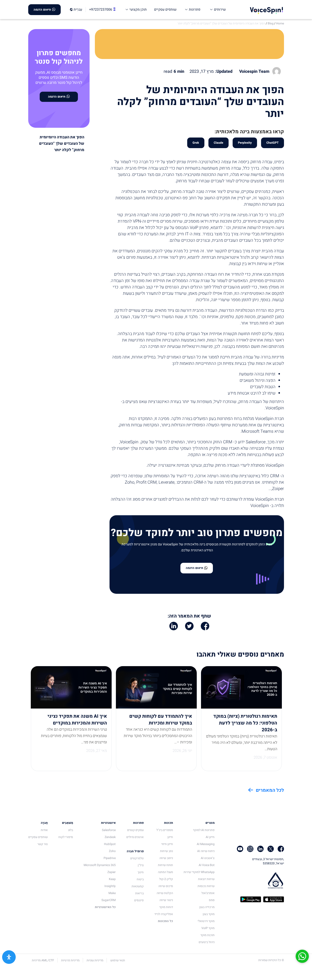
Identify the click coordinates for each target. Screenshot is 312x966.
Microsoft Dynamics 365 (100, 865)
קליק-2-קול (166, 879)
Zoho (112, 851)
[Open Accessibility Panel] (9, 957)
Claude (218, 142)
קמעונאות (138, 886)
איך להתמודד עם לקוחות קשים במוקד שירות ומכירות (160, 719)
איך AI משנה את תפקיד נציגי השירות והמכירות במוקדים (77, 719)
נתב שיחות (166, 851)
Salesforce (109, 830)
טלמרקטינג (137, 858)
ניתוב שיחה (166, 858)
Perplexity (245, 142)
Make (112, 893)
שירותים (219, 9)
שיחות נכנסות (206, 886)
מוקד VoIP (208, 928)
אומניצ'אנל (208, 893)
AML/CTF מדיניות (43, 960)
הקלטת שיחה (165, 893)
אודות (44, 830)
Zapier (111, 872)
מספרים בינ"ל (164, 830)
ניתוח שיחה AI (206, 851)
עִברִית (78, 9)
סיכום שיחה (165, 886)
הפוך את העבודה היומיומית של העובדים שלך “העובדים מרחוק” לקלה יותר (221, 23)
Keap (112, 879)
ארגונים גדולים (135, 837)
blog (271, 23)
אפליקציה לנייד (163, 914)
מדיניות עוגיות (95, 960)
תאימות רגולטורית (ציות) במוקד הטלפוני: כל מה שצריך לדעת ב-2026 (245, 723)
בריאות (139, 893)
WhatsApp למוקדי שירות (199, 872)
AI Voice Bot (207, 865)
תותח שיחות (165, 865)
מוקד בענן (209, 914)
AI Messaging (206, 844)
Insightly (110, 886)
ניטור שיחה (166, 900)
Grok (196, 142)
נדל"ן (141, 865)
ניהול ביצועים (207, 942)
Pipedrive (110, 858)
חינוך (141, 872)
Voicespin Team (254, 71)
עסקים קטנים (135, 830)
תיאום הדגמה (42, 9)
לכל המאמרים (270, 790)
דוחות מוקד (166, 907)
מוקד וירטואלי (206, 921)
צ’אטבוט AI (208, 858)
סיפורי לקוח (65, 837)
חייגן (170, 837)
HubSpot (110, 844)
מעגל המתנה (165, 872)
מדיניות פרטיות (70, 960)
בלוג (70, 830)
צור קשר (42, 844)
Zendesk (110, 837)
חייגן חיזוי (167, 844)
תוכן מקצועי (138, 9)
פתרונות (194, 9)
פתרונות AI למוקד (204, 830)
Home (280, 23)
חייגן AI (210, 837)
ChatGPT (272, 142)
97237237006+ (101, 9)
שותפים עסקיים (165, 9)
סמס (212, 900)
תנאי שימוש (117, 960)
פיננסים (139, 900)
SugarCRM (108, 900)
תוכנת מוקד (207, 935)
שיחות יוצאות (206, 879)
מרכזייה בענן (207, 907)
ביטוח (140, 879)
